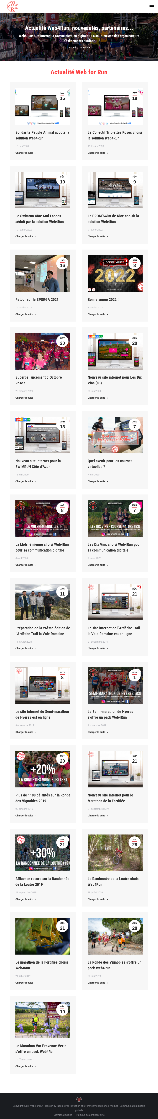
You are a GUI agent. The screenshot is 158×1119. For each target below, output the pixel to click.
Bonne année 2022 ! (103, 299)
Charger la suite (24, 152)
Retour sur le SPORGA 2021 (37, 299)
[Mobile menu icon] (152, 6)
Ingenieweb (63, 1105)
